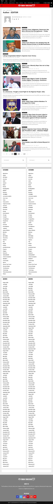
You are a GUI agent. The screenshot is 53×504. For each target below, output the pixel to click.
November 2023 (6, 345)
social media (5, 260)
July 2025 (5, 307)
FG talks (4, 215)
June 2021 (5, 398)
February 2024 (6, 339)
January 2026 (6, 295)
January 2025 (6, 318)
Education (5, 209)
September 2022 (6, 371)
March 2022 (5, 381)
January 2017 (6, 466)
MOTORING (5, 235)
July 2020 (5, 419)
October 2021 (6, 390)
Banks (4, 184)
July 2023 (5, 352)
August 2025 (5, 305)
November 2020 (6, 411)
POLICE (4, 243)
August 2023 (5, 350)
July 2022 (5, 375)
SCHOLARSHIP (30, 2)
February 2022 (6, 382)
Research (5, 253)
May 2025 (5, 311)
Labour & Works (6, 230)
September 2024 (6, 326)
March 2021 (5, 403)
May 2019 (5, 445)
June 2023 (5, 354)
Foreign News (6, 218)
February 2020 (6, 428)
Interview (5, 224)
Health (4, 222)
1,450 (12, 154)
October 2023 (6, 347)
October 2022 (6, 369)
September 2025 (6, 303)
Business (21, 2)
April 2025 (5, 312)
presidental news (6, 247)
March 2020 (5, 426)
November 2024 (6, 322)
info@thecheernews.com (29, 488)
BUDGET (4, 190)
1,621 (24, 154)
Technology (5, 270)
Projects (5, 249)
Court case (5, 198)
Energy (4, 211)
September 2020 (6, 415)
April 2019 (5, 447)
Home (2, 2)
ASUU (4, 181)
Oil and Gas (5, 237)
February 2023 (6, 362)
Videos (25, 2)
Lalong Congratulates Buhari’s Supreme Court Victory (19, 56)
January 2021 (6, 407)
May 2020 (5, 422)
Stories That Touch (7, 264)
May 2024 (5, 333)
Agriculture (5, 173)
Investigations (6, 226)
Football (5, 217)
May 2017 (5, 458)
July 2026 (5, 284)
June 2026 (5, 286)
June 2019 (5, 443)
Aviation (4, 182)
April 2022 (5, 379)
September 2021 (6, 392)
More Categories (37, 2)
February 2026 (6, 293)
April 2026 (5, 290)
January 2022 (6, 384)
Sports (4, 262)
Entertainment (6, 213)
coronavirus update (7, 196)
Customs (5, 205)
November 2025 (6, 299)
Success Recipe (6, 266)
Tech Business (6, 268)
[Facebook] (17, 496)
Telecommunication (7, 272)
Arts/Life (5, 179)
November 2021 (6, 388)
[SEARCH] (23, 160)
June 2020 (5, 420)
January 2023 (6, 364)
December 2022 (6, 365)
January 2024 (6, 341)
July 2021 (5, 396)
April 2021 (5, 401)
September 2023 (6, 348)
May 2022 (5, 377)
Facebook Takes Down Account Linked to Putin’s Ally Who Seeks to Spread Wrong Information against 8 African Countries (34, 116)
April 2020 (5, 424)
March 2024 (5, 337)
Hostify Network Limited (41, 502)
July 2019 (5, 441)
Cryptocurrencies (12, 2)
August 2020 (5, 417)
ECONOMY (5, 207)
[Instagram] (24, 496)
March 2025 (5, 314)
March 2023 (5, 360)
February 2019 (6, 451)
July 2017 (5, 454)
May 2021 (5, 400)
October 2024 (6, 324)
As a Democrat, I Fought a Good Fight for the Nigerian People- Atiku (24, 91)
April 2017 (5, 460)
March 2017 (5, 462)
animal (4, 175)
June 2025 (5, 309)
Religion (4, 251)
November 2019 (6, 434)
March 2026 (5, 292)
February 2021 (6, 405)
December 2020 (6, 409)
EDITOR (10, 10)
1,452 (18, 154)
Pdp (4, 241)
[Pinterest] (27, 496)
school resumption (7, 256)
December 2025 (6, 297)
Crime (4, 200)
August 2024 (5, 328)
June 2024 (5, 331)
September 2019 (6, 437)
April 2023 (5, 358)
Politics (17, 2)
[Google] (31, 496)
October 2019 (6, 436)
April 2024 (5, 335)
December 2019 (6, 432)
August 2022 (5, 373)
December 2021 (6, 386)
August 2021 (5, 394)
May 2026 (5, 288)
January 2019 (6, 453)
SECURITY (5, 258)
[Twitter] (21, 496)
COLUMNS (5, 194)
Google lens (5, 220)
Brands (4, 186)
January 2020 (6, 430)
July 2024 (5, 329)
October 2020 (6, 413)
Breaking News (24, 27)
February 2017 (6, 464)
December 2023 (6, 343)
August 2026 (5, 282)
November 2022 (6, 367)
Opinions (5, 239)
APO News (6, 2)
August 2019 (5, 439)
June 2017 (5, 456)
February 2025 (6, 316)
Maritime (5, 232)
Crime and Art (6, 201)
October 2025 (6, 301)
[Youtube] (34, 496)
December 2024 (6, 320)
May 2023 (5, 356)
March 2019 (5, 449)
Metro (4, 234)
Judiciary (5, 228)
